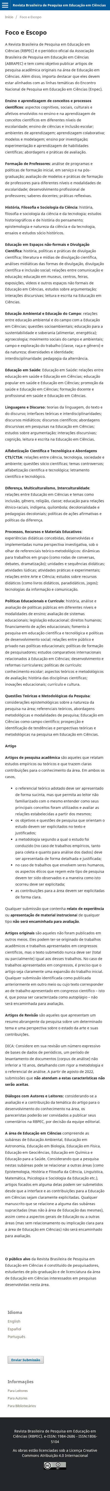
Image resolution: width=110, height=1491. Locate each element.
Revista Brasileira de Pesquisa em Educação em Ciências (59, 5)
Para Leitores (18, 1390)
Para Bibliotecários (22, 1405)
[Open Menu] (5, 5)
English (14, 1321)
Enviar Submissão (25, 1360)
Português (16, 1336)
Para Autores (17, 1398)
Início (9, 17)
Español (14, 1329)
